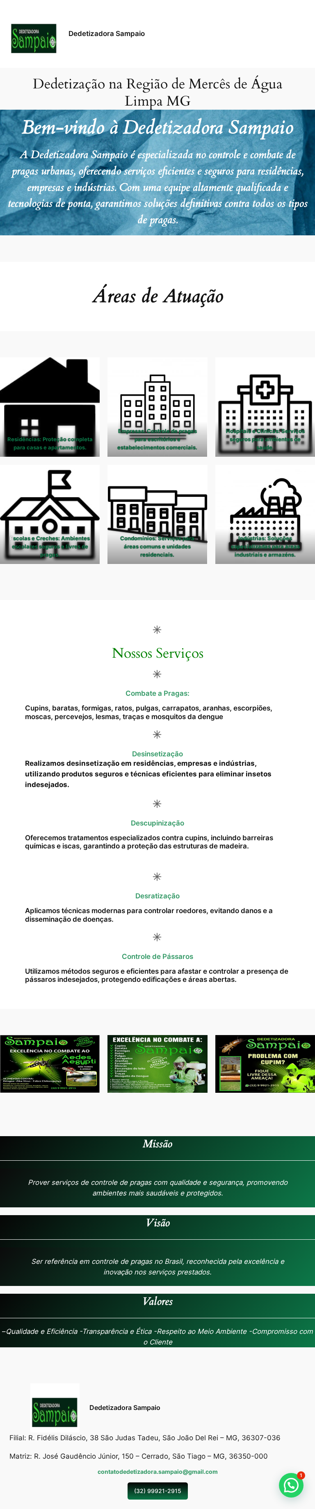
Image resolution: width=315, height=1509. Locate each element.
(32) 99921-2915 (157, 1490)
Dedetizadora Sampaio (106, 33)
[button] (291, 1485)
